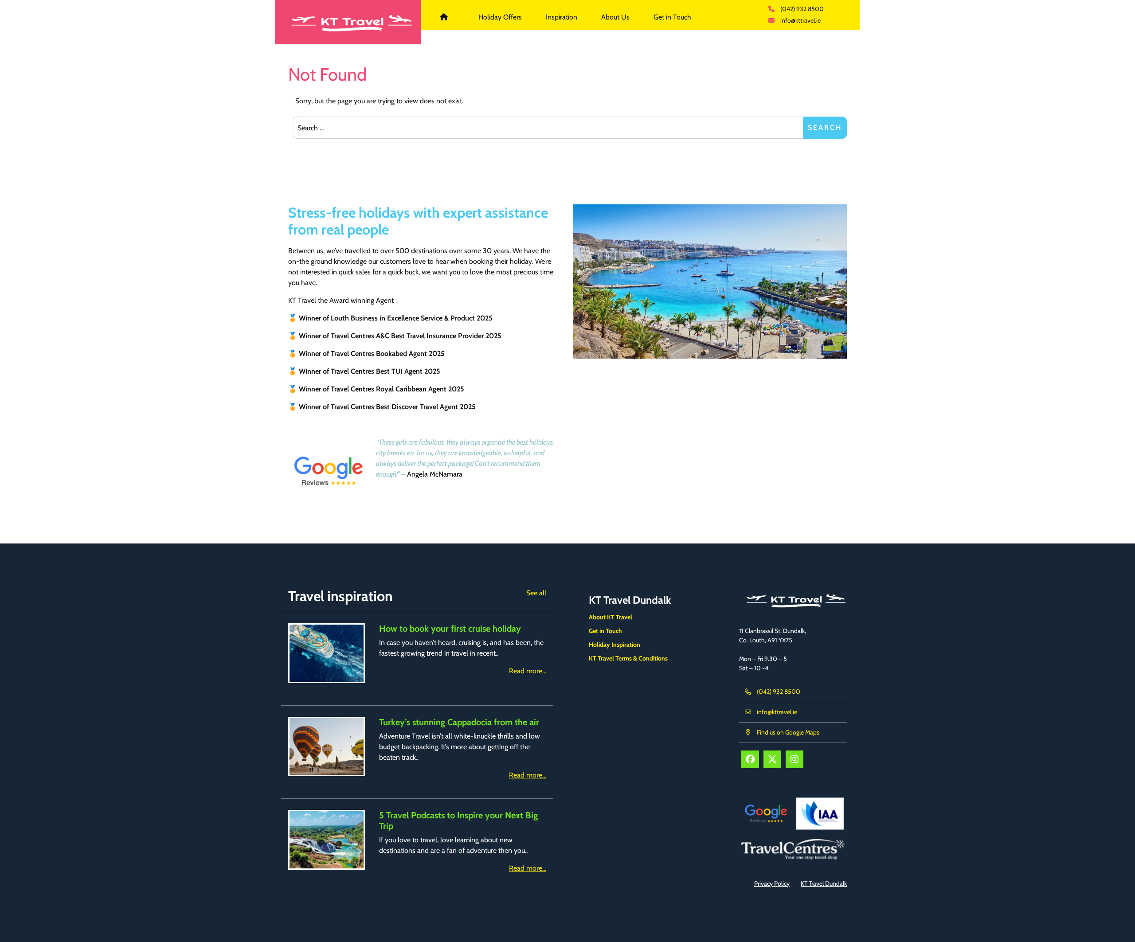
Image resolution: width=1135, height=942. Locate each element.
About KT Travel (610, 617)
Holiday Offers (500, 17)
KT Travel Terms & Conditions (628, 658)
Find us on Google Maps (788, 732)
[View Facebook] (750, 759)
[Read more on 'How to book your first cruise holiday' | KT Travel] (326, 653)
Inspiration (561, 17)
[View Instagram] (794, 759)
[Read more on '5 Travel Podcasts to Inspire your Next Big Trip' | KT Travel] (326, 840)
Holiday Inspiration (614, 645)
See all (536, 593)
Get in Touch (672, 17)
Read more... (527, 671)
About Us (615, 17)
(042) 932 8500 (802, 9)
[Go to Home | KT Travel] (348, 22)
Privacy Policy (772, 883)
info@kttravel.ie (800, 20)
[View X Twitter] (772, 759)
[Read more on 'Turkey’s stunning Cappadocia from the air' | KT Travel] (326, 747)
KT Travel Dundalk (449, 17)
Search (825, 127)
